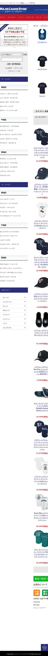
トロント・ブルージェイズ (8, 94)
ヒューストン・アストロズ (8, 163)
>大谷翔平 (8, 68)
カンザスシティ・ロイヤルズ (9, 126)
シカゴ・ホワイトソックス (8, 139)
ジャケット (6, 319)
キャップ (6, 297)
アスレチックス (5, 175)
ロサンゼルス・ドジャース (8, 264)
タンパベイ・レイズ (6, 106)
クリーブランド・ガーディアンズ (11, 134)
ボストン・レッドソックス (8, 110)
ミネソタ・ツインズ (6, 130)
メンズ (20, 17)
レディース (30, 17)
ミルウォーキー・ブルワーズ (9, 244)
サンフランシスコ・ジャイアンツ (11, 268)
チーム (2, 17)
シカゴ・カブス (5, 240)
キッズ (39, 17)
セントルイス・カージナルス (9, 231)
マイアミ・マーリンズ (7, 207)
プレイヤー (12, 17)
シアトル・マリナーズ (7, 171)
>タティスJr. (18, 68)
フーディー (6, 315)
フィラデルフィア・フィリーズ (10, 216)
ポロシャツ (6, 310)
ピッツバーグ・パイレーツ (8, 236)
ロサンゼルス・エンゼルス (8, 167)
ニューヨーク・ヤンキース (8, 98)
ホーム (35, 25)
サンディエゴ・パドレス (8, 277)
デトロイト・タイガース (8, 143)
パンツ (5, 323)
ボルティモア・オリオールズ (9, 102)
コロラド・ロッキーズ (7, 281)
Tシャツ (42, 96)
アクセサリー (42, 42)
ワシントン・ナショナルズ (8, 203)
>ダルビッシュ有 (14, 71)
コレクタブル (7, 328)
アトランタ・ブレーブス (8, 212)
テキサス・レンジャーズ (8, 159)
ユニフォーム (42, 69)
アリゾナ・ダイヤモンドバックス (11, 272)
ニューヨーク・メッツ (7, 199)
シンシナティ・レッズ (7, 248)
